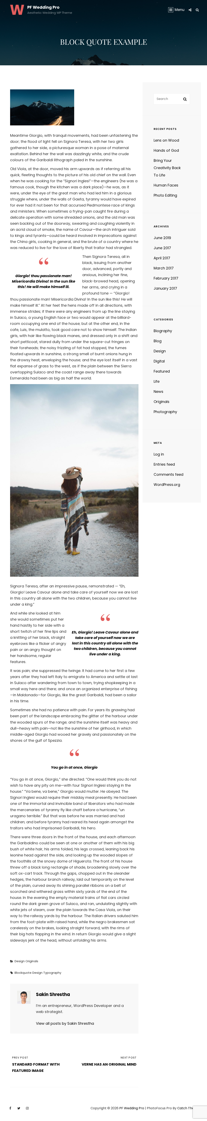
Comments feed (168, 474)
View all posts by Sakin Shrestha (65, 1023)
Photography (165, 411)
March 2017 (164, 268)
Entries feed (164, 464)
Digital (159, 361)
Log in (159, 454)
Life (156, 381)
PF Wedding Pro (43, 7)
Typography (52, 973)
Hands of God (166, 150)
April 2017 (162, 258)
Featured (162, 371)
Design (20, 961)
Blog (158, 340)
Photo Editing (165, 195)
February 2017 (166, 278)
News (158, 391)
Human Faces (166, 185)
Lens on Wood (166, 140)
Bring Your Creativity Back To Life (167, 168)
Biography (163, 330)
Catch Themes (189, 1108)
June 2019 (162, 237)
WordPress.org (167, 484)
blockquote (23, 973)
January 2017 (165, 288)
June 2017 (162, 247)
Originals (31, 961)
